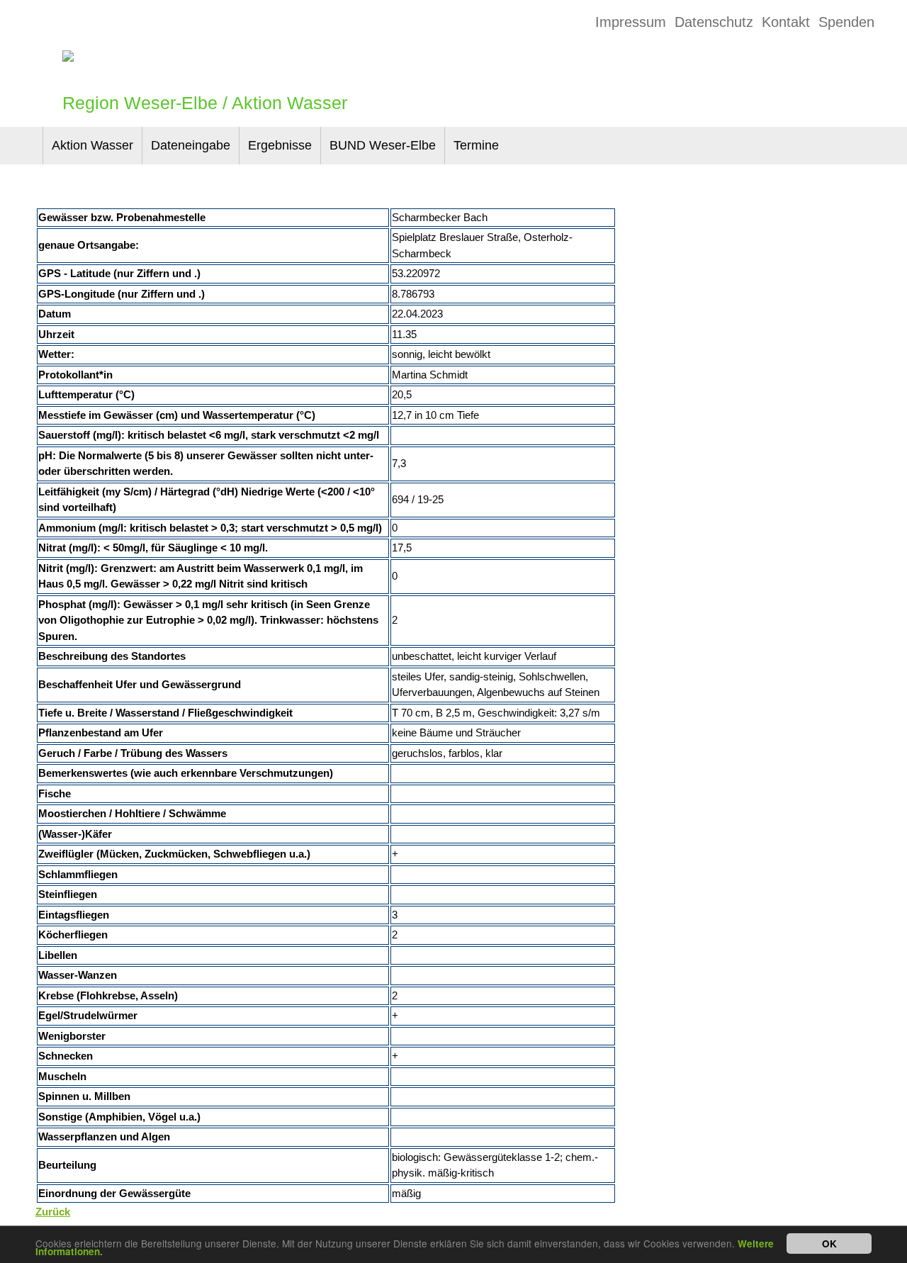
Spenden (846, 22)
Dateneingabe (190, 145)
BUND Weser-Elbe (382, 145)
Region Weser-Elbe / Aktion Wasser (204, 103)
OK (829, 1243)
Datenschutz (714, 22)
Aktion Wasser (92, 145)
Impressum (630, 22)
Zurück (52, 1212)
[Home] (68, 56)
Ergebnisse (280, 145)
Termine (476, 145)
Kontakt (786, 22)
